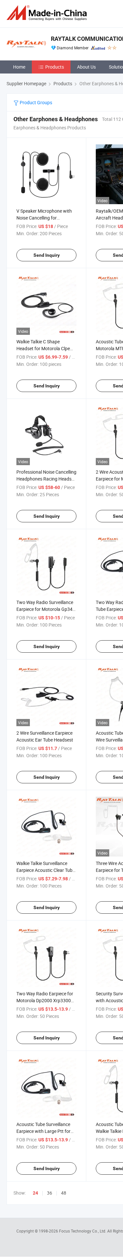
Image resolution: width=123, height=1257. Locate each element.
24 (35, 1193)
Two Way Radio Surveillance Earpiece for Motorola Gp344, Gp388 (46, 609)
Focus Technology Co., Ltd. (83, 1230)
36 (49, 1193)
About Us (86, 67)
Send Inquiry (46, 255)
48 (63, 1193)
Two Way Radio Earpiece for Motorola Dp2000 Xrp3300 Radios (44, 1000)
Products (54, 67)
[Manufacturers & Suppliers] (48, 13)
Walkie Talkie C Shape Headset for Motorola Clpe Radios (43, 348)
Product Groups (35, 102)
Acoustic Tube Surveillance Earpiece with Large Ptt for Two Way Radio (43, 1131)
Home (19, 67)
